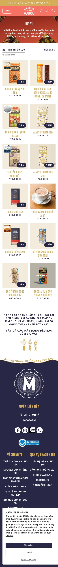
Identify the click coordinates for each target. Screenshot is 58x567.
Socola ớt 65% (15, 212)
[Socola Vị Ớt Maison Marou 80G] (15, 196)
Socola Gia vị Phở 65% (15, 90)
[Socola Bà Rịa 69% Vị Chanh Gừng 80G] (15, 116)
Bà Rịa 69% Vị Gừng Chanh (15, 134)
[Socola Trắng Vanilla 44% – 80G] (43, 116)
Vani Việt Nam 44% (43, 132)
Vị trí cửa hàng (42, 475)
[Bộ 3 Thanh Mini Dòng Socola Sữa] (43, 236)
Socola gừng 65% (15, 251)
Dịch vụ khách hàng (43, 455)
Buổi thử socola (15, 486)
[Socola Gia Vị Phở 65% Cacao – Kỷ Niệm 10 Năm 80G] (15, 73)
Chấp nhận (29, 545)
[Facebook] (18, 430)
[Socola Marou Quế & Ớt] (43, 196)
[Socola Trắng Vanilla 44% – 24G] (43, 156)
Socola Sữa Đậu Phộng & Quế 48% (43, 293)
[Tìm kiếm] (41, 10)
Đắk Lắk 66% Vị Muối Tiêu (15, 174)
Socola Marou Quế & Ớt (43, 213)
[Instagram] (25, 430)
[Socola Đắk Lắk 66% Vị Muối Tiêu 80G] (15, 156)
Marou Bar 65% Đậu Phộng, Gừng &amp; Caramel (43, 92)
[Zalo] (32, 430)
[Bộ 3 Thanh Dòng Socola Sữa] (15, 275)
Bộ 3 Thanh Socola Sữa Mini (42, 253)
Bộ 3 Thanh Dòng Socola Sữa (15, 293)
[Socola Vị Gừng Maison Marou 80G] (15, 236)
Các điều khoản (42, 485)
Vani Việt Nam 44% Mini (43, 174)
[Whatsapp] (40, 430)
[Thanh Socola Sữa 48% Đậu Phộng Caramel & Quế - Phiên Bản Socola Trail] (43, 275)
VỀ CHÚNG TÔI (15, 455)
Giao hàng (42, 480)
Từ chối (28, 552)
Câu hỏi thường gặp (42, 469)
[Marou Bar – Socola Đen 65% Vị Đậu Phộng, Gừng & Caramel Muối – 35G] (43, 73)
